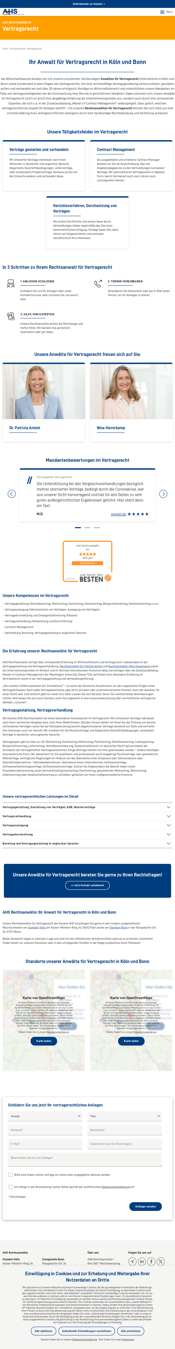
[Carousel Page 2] (87, 527)
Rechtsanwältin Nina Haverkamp (129, 666)
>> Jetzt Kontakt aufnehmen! (87, 885)
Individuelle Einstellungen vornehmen (86, 1331)
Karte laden (43, 1041)
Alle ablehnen (43, 1331)
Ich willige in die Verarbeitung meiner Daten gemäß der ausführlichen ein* (74, 1186)
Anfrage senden (145, 1206)
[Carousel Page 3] (97, 527)
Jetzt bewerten (87, 563)
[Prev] (12, 494)
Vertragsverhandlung (17, 816)
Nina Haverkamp (111, 428)
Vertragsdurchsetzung (18, 834)
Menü (169, 11)
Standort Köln (37, 927)
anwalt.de (118, 514)
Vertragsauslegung (15, 825)
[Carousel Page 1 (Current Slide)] (78, 527)
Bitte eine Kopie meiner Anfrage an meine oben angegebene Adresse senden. (62, 1174)
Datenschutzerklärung (58, 1032)
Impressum (128, 1339)
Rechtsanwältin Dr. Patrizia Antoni (81, 666)
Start (5, 48)
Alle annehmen (130, 1331)
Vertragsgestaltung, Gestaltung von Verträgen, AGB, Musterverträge (49, 807)
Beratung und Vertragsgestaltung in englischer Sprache (40, 843)
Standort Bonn (119, 927)
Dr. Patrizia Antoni (24, 428)
